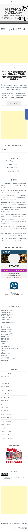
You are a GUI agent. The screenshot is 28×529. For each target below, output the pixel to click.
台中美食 (3, 373)
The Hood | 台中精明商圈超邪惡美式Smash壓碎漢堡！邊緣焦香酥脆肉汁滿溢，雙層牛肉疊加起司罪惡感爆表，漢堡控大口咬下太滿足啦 (13, 197)
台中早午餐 (3, 390)
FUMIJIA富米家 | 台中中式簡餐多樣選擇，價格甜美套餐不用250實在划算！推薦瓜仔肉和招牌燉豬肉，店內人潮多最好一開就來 (14, 209)
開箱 (12, 310)
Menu (15, 2)
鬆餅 (2, 407)
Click (26, 114)
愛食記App (15, 293)
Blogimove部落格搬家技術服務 (19, 528)
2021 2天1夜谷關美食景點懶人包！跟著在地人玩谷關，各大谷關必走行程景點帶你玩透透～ (14, 75)
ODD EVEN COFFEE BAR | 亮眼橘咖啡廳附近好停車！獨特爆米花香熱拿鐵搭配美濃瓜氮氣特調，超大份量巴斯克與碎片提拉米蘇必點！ (13, 228)
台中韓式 (3, 424)
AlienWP (14, 525)
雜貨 (2, 397)
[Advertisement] (14, 49)
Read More (15, 104)
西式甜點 (3, 414)
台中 (11, 68)
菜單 (2, 387)
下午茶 (2, 393)
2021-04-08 (14, 81)
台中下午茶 (3, 434)
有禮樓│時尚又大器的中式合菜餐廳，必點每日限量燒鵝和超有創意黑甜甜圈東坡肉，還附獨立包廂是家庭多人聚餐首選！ (13, 185)
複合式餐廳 (3, 417)
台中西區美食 (4, 438)
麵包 (2, 411)
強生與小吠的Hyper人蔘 (13, 171)
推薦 (2, 376)
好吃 (2, 404)
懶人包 (16, 68)
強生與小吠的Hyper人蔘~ (14, 10)
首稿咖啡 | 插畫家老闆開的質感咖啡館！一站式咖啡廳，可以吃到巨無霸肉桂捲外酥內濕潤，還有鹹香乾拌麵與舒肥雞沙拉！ (13, 221)
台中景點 (3, 428)
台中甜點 (3, 431)
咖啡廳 (2, 400)
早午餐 (2, 383)
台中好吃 (3, 421)
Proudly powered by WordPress (9, 523)
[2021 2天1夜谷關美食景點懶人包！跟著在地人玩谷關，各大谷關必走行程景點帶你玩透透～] (14, 89)
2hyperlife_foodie (12, 167)
